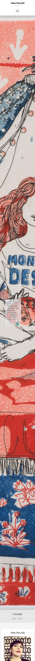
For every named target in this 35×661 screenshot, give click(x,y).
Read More (10, 323)
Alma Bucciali (17, 3)
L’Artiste (20, 618)
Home (14, 618)
